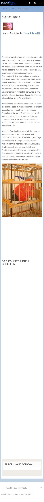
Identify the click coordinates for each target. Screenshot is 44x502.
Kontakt (4, 494)
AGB (30, 494)
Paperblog (9, 488)
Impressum (19, 494)
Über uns (11, 494)
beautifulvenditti (32, 33)
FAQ (26, 494)
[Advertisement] (22, 363)
